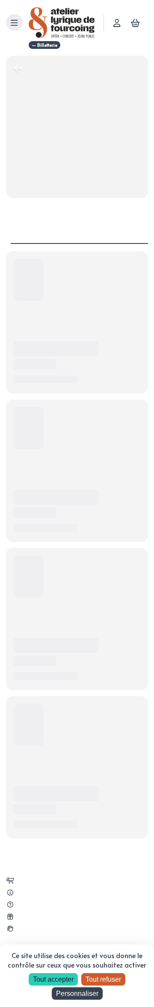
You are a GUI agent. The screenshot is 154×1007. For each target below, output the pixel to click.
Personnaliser (77, 993)
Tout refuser (103, 979)
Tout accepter (53, 979)
